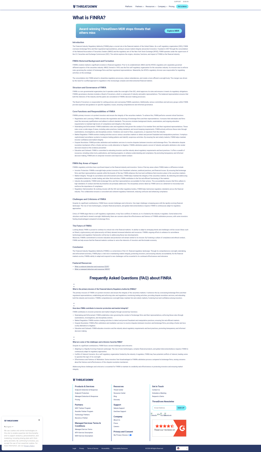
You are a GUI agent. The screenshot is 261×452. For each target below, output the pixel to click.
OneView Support (120, 411)
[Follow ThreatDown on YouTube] (163, 415)
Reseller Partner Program (84, 411)
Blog (115, 396)
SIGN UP (181, 408)
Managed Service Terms (83, 429)
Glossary (117, 400)
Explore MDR (173, 31)
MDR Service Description (84, 436)
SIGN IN (185, 1)
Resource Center (120, 393)
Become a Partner (81, 418)
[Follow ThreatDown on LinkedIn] (154, 415)
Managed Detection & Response (86, 396)
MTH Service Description (84, 433)
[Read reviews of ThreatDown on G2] (169, 428)
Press (116, 423)
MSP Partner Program (83, 408)
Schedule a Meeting (159, 393)
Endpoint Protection (82, 393)
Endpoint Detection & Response (86, 390)
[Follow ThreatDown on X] (158, 414)
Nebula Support (119, 408)
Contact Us (156, 390)
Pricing (171, 6)
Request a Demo (158, 396)
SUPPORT (177, 1)
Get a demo (182, 6)
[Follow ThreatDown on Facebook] (167, 415)
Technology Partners (82, 415)
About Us (117, 420)
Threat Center (118, 390)
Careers (116, 426)
